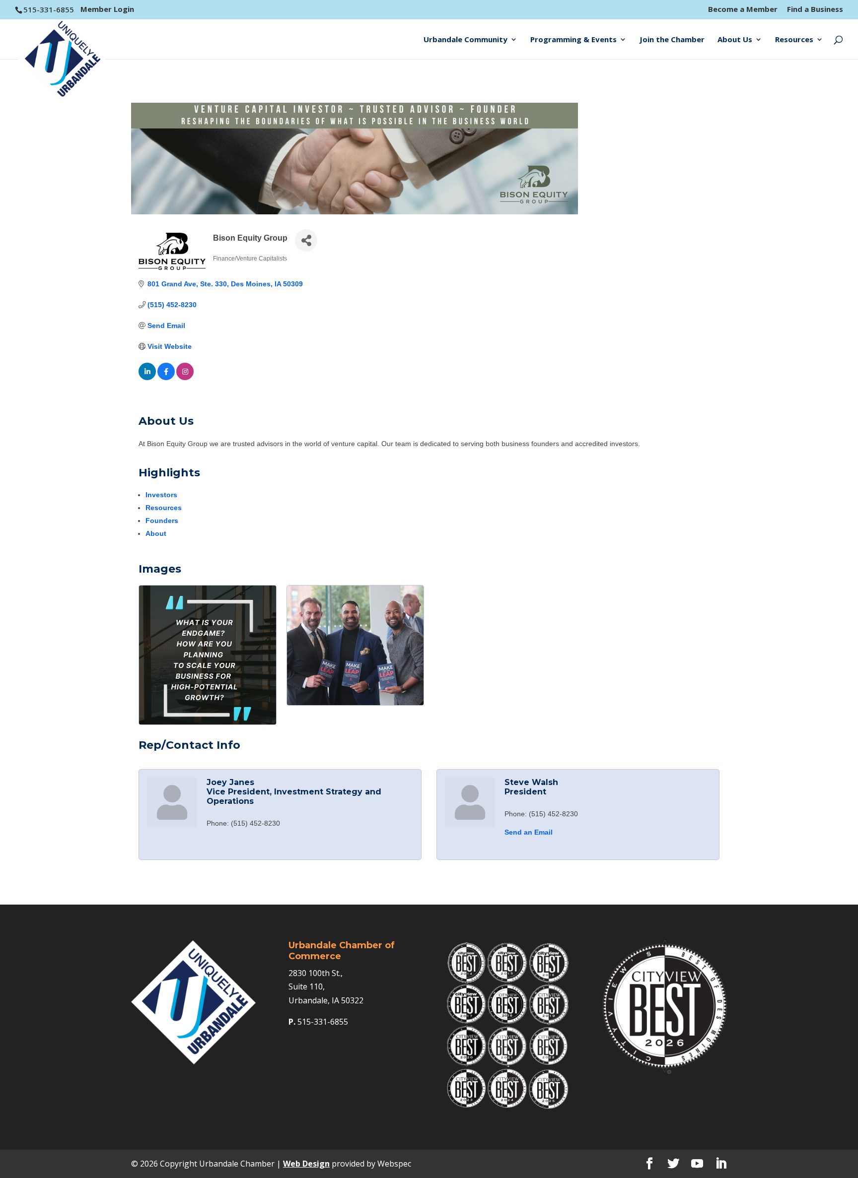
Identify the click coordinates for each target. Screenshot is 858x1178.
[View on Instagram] (185, 378)
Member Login (107, 9)
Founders (161, 520)
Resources (794, 40)
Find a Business (815, 9)
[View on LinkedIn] (147, 378)
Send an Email (528, 832)
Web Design (306, 1163)
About (155, 533)
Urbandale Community (465, 40)
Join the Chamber (672, 40)
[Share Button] (306, 240)
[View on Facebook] (166, 378)
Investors (161, 495)
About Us (734, 40)
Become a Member (743, 9)
